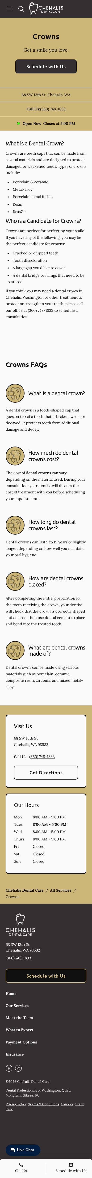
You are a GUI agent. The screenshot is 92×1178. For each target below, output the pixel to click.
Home (11, 993)
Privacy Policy (16, 1104)
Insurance (15, 1054)
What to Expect (19, 1029)
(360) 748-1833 (53, 109)
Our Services (17, 1005)
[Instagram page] (18, 1068)
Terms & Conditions (43, 1104)
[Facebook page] (9, 1068)
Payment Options (21, 1042)
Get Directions (46, 772)
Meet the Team (19, 1017)
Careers (67, 1104)
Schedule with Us (46, 66)
